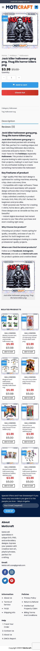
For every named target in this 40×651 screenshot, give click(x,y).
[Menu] (3, 7)
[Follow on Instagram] (12, 572)
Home (4, 55)
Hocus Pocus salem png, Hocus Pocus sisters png (30, 381)
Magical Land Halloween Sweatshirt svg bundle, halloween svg (9, 383)
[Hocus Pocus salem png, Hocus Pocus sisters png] (30, 366)
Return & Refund (31, 602)
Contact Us (9, 631)
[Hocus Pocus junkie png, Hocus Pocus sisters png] (10, 412)
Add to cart (21, 85)
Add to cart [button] (8, 352)
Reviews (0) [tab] (8, 126)
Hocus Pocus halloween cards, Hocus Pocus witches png (29, 428)
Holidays (13, 55)
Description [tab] (8, 121)
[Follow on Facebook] (5, 572)
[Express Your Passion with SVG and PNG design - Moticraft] (19, 7)
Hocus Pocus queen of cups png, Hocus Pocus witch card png (30, 338)
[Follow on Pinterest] (12, 581)
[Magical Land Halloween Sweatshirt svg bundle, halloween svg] (10, 366)
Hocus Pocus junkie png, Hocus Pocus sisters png (9, 427)
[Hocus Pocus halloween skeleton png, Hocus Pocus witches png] (30, 456)
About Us (8, 598)
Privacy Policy (30, 598)
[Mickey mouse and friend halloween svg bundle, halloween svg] (10, 322)
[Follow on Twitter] (5, 581)
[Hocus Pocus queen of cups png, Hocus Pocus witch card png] (30, 322)
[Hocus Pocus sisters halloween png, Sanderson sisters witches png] (10, 456)
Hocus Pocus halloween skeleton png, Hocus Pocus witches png (30, 472)
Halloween (23, 55)
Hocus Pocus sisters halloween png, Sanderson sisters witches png (10, 472)
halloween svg (10, 112)
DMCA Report (10, 638)
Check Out (20, 92)
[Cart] (36, 7)
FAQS (6, 608)
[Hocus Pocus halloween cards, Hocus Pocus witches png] (30, 412)
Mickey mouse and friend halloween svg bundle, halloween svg (9, 338)
